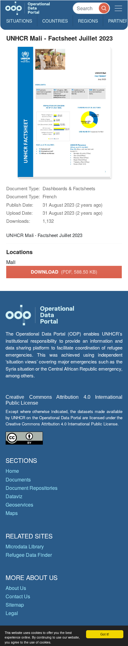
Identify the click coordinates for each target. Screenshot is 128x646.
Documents (18, 479)
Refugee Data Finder (29, 554)
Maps (12, 512)
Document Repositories (31, 487)
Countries (55, 21)
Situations (19, 21)
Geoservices (19, 504)
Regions (88, 21)
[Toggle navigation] (118, 8)
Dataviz (14, 496)
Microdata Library (25, 546)
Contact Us (18, 596)
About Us (16, 587)
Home (12, 470)
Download (64, 271)
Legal (12, 613)
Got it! (104, 634)
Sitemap (15, 604)
